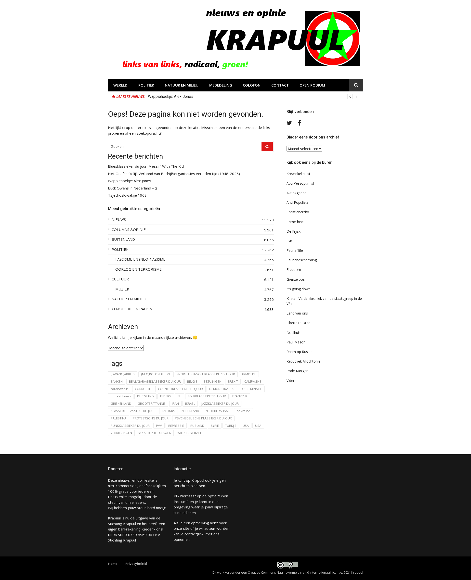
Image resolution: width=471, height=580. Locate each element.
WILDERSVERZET (189, 432)
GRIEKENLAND (121, 403)
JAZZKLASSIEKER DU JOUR (220, 403)
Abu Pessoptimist (300, 183)
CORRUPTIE (143, 389)
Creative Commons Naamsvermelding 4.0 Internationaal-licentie (295, 572)
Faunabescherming (302, 260)
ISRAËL (190, 403)
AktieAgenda (296, 192)
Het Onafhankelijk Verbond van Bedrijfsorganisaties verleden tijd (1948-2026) (174, 173)
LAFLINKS (168, 411)
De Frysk (294, 231)
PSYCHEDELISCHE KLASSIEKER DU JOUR (203, 418)
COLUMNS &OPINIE (129, 229)
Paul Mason (296, 342)
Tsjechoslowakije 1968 (127, 195)
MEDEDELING (220, 85)
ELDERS (165, 396)
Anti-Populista (298, 202)
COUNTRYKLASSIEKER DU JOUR (180, 389)
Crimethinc (295, 221)
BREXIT (233, 381)
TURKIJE (230, 425)
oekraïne (243, 411)
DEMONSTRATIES (221, 389)
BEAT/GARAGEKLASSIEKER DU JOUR (155, 381)
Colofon (252, 85)
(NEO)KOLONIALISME (156, 374)
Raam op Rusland (300, 351)
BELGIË (192, 381)
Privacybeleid (136, 563)
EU (180, 396)
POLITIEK (146, 85)
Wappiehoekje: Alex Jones (170, 96)
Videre (291, 380)
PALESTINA (118, 418)
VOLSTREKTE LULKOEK (154, 432)
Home (112, 563)
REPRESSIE (176, 425)
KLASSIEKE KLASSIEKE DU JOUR (133, 411)
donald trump (121, 396)
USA (246, 425)
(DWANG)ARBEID (123, 374)
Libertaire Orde (298, 322)
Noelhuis (294, 332)
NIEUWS (119, 219)
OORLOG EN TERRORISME (138, 269)
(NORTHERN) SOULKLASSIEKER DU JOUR (206, 374)
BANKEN (117, 381)
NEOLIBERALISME (218, 411)
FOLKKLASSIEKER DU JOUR (207, 396)
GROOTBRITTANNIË (152, 403)
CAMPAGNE (252, 381)
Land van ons (297, 313)
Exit (289, 241)
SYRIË (215, 425)
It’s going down (299, 289)
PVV (159, 425)
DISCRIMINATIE (251, 389)
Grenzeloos (296, 279)
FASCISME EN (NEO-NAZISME (140, 259)
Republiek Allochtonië (303, 361)
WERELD (120, 85)
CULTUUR (120, 279)
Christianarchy (298, 212)
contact (190, 533)
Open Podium (312, 85)
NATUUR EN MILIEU (181, 85)
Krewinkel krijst (298, 173)
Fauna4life (295, 250)
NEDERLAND (190, 411)
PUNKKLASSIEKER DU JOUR (130, 425)
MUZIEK (122, 289)
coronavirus (120, 389)
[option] (253, 96)
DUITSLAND (145, 396)
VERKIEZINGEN (121, 432)
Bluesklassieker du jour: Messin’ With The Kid (146, 166)
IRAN (175, 403)
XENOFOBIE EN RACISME (133, 309)
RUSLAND (197, 425)
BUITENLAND (123, 239)
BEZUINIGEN (213, 381)
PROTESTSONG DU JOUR (151, 418)
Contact (280, 85)
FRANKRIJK (239, 396)
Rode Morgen (297, 370)
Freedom (294, 269)
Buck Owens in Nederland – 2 (132, 188)
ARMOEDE (248, 374)
